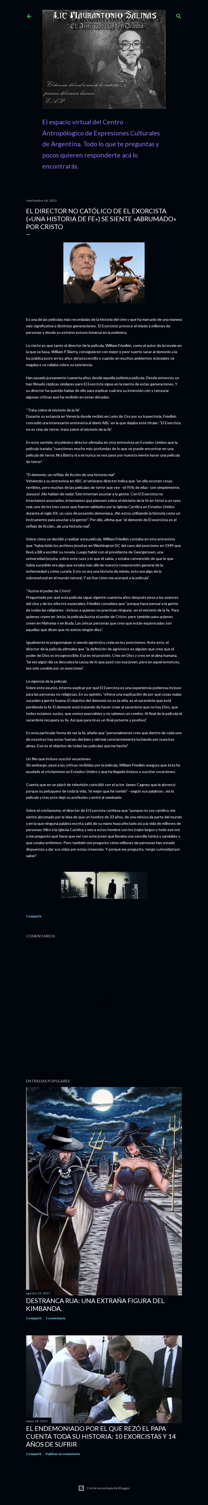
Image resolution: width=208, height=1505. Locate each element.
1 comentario (56, 1318)
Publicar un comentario (63, 1454)
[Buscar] (179, 15)
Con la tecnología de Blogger (108, 1488)
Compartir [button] (34, 916)
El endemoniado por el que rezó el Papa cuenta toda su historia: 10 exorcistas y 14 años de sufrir (101, 1436)
